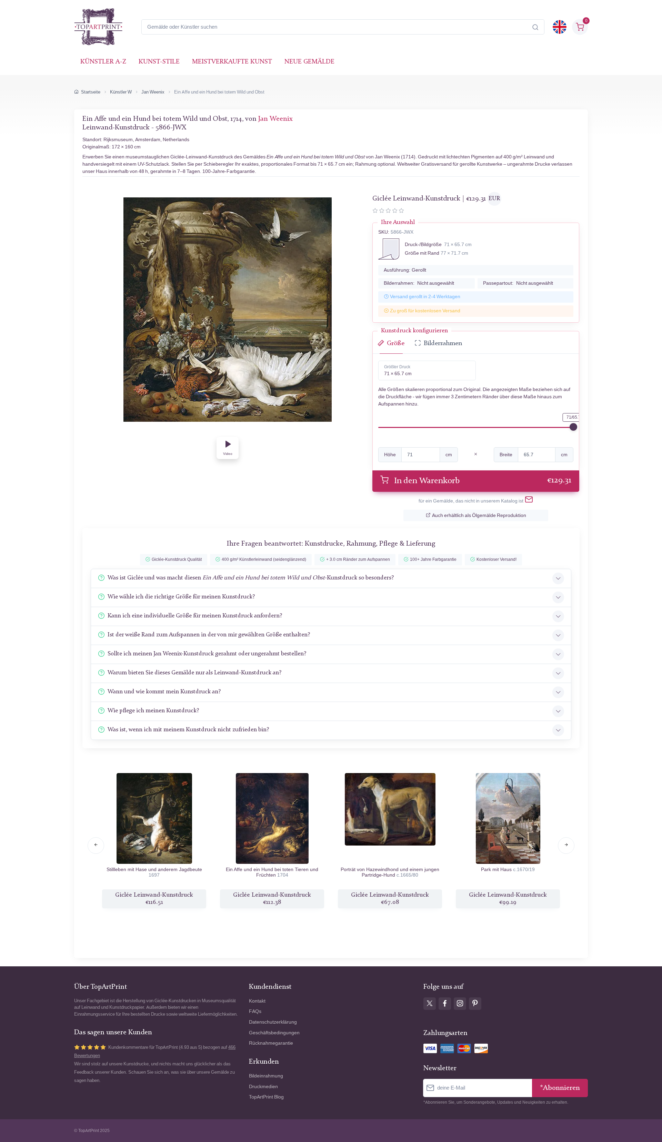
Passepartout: (518, 283)
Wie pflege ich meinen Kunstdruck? (153, 711)
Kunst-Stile (159, 62)
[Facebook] (445, 1003)
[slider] (573, 427)
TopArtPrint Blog (266, 1097)
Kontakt (257, 1001)
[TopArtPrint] (98, 27)
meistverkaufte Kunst (232, 62)
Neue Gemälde (309, 62)
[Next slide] (566, 845)
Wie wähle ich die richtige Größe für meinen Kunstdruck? (181, 597)
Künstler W (121, 92)
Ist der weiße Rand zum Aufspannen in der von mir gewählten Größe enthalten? (209, 635)
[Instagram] (460, 1003)
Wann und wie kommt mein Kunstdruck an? (164, 692)
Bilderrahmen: (419, 283)
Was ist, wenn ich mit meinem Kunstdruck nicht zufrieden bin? (188, 730)
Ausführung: (405, 270)
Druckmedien (263, 1087)
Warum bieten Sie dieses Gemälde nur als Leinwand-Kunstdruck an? (194, 673)
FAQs (255, 1011)
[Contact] (529, 501)
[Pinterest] (475, 1003)
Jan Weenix (152, 92)
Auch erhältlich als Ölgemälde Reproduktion (479, 515)
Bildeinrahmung (266, 1076)
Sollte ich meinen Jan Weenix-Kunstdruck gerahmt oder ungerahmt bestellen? (207, 654)
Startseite (90, 92)
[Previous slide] (96, 845)
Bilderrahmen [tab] (443, 343)
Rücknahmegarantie (271, 1043)
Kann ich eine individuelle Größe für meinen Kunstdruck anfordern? (195, 616)
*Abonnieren (560, 1088)
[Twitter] (429, 1003)
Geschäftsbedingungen (274, 1033)
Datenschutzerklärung (273, 1022)
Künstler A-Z (103, 62)
